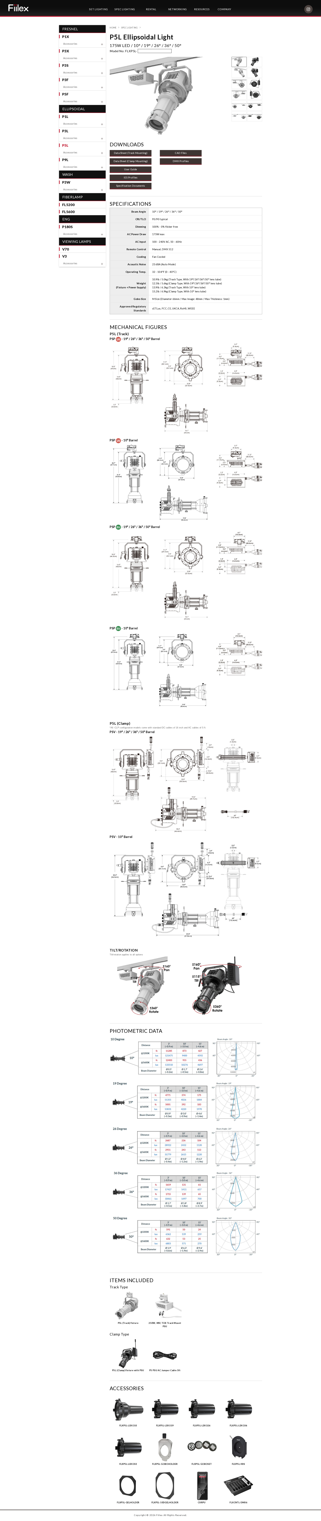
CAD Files (181, 152)
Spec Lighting (129, 27)
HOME (113, 27)
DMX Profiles (181, 161)
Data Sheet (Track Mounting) (130, 152)
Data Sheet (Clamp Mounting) (131, 161)
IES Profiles (131, 177)
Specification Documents (130, 185)
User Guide (130, 169)
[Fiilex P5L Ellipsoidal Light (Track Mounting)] (169, 96)
